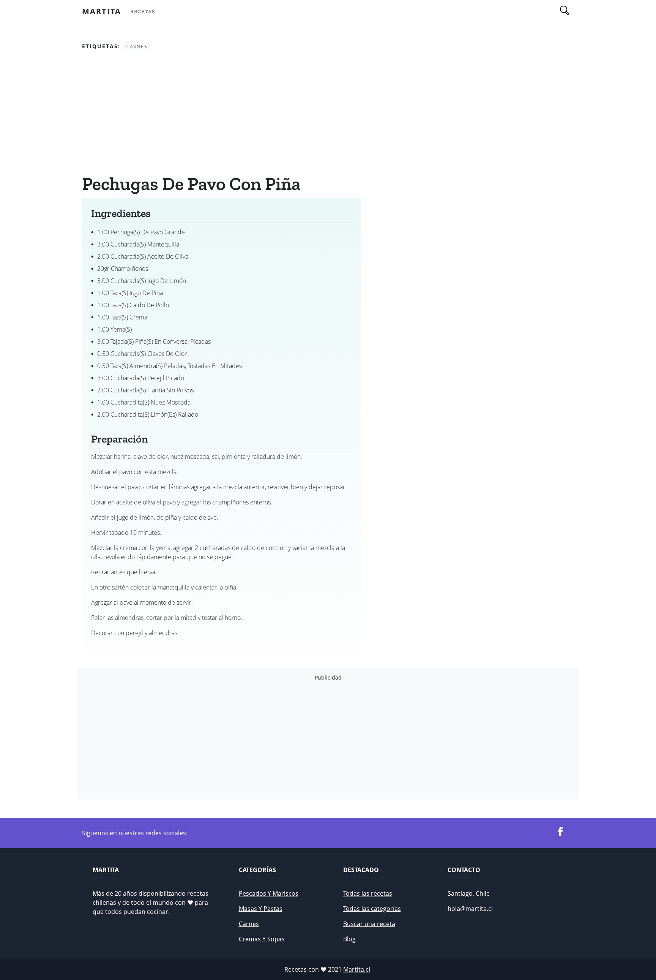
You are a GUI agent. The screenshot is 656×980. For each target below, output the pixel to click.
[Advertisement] (221, 113)
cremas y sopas (262, 939)
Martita (101, 11)
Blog (349, 939)
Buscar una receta (369, 924)
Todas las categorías (372, 908)
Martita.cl (356, 969)
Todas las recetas (367, 893)
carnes (249, 924)
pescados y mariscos (268, 893)
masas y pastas (260, 908)
